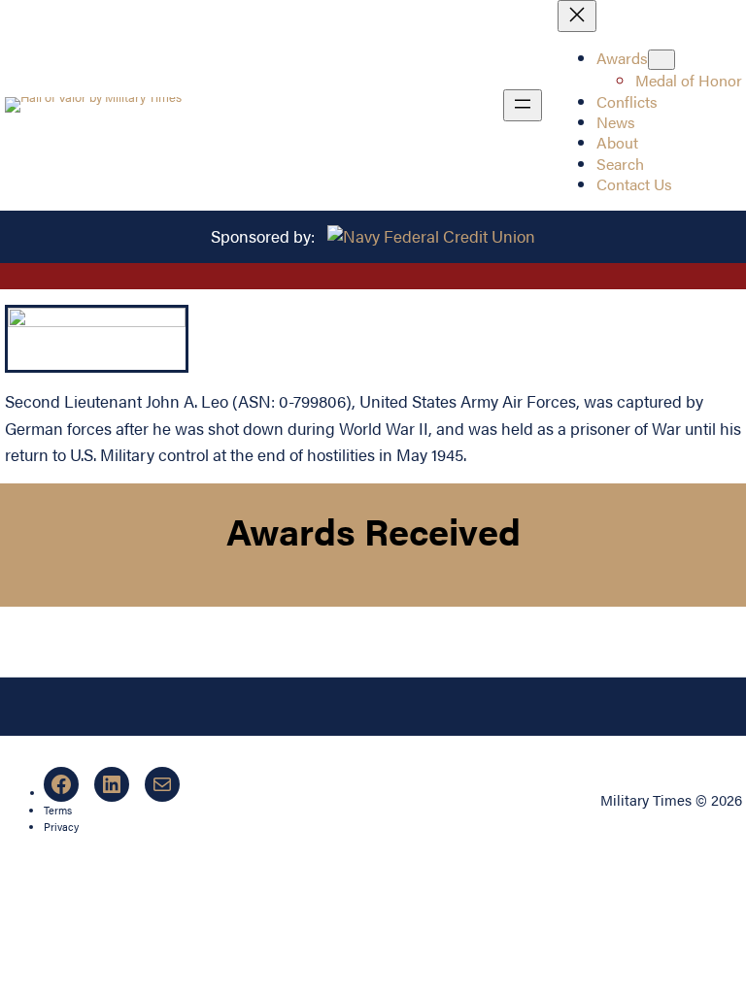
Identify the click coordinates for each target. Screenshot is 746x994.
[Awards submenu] (661, 60)
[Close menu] (577, 16)
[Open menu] (522, 105)
